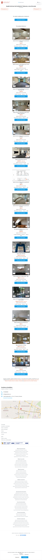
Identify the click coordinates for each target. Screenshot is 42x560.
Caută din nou (4, 9)
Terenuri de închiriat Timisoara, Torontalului (21, 516)
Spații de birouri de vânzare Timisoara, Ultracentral (21, 486)
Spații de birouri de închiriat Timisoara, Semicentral (21, 526)
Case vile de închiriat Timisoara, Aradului (21, 506)
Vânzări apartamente (21, 448)
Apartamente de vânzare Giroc (21, 455)
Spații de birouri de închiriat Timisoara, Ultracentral (21, 524)
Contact (2, 434)
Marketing (26, 554)
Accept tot (25, 557)
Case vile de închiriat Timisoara (21, 503)
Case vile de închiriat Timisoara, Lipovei (21, 507)
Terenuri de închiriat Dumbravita (21, 513)
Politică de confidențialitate (6, 439)
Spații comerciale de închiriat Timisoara (21, 521)
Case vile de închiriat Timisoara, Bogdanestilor (21, 510)
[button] (40, 9)
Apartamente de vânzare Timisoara (21, 450)
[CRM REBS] (23, 535)
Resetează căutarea (21, 19)
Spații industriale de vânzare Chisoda (21, 487)
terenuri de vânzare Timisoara (17, 380)
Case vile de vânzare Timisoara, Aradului (21, 464)
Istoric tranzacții (4, 432)
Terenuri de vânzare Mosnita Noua (21, 473)
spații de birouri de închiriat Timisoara (30, 380)
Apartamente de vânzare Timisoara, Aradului (21, 451)
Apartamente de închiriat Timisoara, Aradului (21, 495)
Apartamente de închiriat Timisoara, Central (21, 494)
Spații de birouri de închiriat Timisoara (21, 520)
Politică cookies (4, 438)
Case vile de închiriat (21, 502)
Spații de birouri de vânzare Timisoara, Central (21, 483)
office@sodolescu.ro (7, 394)
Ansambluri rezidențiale (5, 426)
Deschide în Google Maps (7, 397)
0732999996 (5, 391)
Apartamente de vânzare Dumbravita (21, 452)
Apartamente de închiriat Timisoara (21, 493)
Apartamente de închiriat (21, 491)
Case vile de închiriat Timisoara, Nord (21, 508)
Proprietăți (3, 424)
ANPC (2, 436)
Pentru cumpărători (4, 427)
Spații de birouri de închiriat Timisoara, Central (21, 522)
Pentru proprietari (4, 429)
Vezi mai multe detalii (21, 48)
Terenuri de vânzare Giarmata (21, 477)
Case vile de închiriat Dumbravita (21, 504)
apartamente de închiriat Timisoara (15, 379)
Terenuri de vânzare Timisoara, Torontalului (21, 474)
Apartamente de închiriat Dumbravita (21, 499)
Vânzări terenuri (21, 469)
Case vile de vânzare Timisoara (21, 460)
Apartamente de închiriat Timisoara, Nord (21, 498)
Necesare (16, 554)
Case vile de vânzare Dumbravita (21, 461)
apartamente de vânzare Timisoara (28, 379)
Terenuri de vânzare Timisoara (21, 470)
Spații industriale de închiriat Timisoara (21, 525)
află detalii (19, 552)
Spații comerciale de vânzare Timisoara (21, 482)
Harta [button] (28, 61)
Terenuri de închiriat (21, 512)
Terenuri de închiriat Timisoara (21, 515)
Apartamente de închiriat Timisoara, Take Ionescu (21, 497)
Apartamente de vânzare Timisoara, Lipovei (21, 456)
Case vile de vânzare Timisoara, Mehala (21, 465)
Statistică (21, 554)
